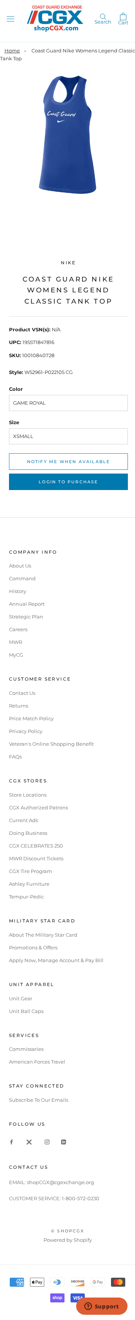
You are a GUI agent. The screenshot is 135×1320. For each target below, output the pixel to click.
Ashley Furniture (29, 883)
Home (12, 51)
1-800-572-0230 (80, 1198)
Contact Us (22, 693)
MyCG (16, 654)
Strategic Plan (26, 616)
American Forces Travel (37, 1061)
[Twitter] (29, 1142)
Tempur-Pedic (26, 896)
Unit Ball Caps (26, 1011)
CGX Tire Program (30, 871)
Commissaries (26, 1049)
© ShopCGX (67, 1231)
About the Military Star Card (43, 934)
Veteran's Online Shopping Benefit (51, 743)
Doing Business (28, 833)
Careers (18, 629)
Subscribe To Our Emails (38, 1099)
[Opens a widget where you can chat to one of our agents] (102, 1307)
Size (14, 422)
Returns (18, 705)
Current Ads (23, 820)
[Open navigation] (10, 18)
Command (22, 578)
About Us (20, 565)
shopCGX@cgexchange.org (60, 1182)
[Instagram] (47, 1142)
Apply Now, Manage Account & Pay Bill (56, 960)
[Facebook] (11, 1142)
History (17, 591)
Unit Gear (20, 998)
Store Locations (27, 794)
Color (16, 389)
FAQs (15, 756)
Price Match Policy (31, 718)
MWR (15, 642)
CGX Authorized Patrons (38, 807)
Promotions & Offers (33, 947)
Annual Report (27, 603)
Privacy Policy (25, 731)
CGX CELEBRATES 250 (36, 845)
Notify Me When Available (68, 461)
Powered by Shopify (68, 1240)
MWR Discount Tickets (36, 858)
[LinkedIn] (63, 1142)
